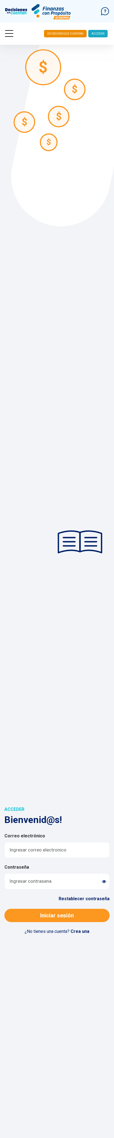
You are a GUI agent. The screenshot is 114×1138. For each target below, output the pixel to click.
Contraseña (16, 867)
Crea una (80, 931)
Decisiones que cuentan (65, 33)
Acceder (98, 33)
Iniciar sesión (57, 915)
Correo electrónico (24, 835)
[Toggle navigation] (9, 33)
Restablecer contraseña (84, 898)
